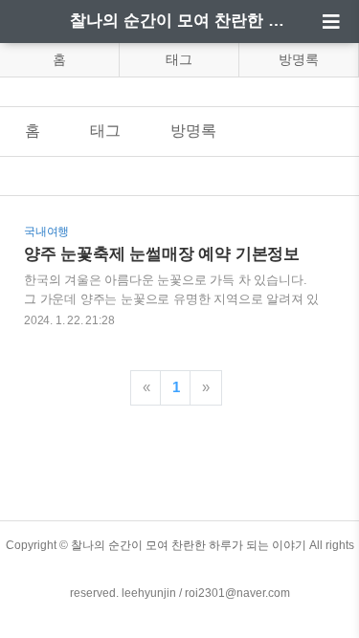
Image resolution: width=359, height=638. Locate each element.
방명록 (299, 59)
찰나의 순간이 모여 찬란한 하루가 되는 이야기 (180, 20)
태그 (179, 59)
